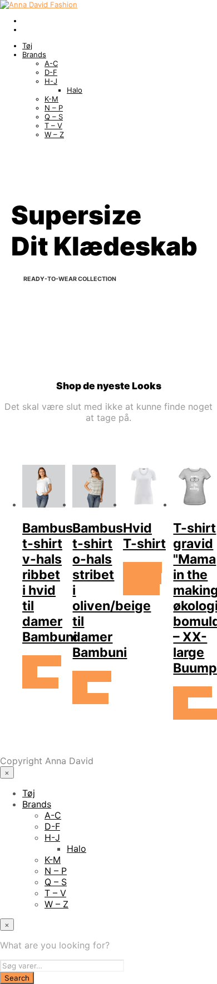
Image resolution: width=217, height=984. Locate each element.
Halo (74, 90)
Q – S (54, 116)
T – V (53, 125)
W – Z (54, 134)
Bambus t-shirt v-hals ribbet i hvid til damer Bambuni (49, 582)
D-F (51, 72)
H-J (51, 81)
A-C (51, 63)
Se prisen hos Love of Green (142, 578)
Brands (34, 54)
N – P (54, 107)
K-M (51, 98)
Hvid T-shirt (144, 535)
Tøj (27, 45)
